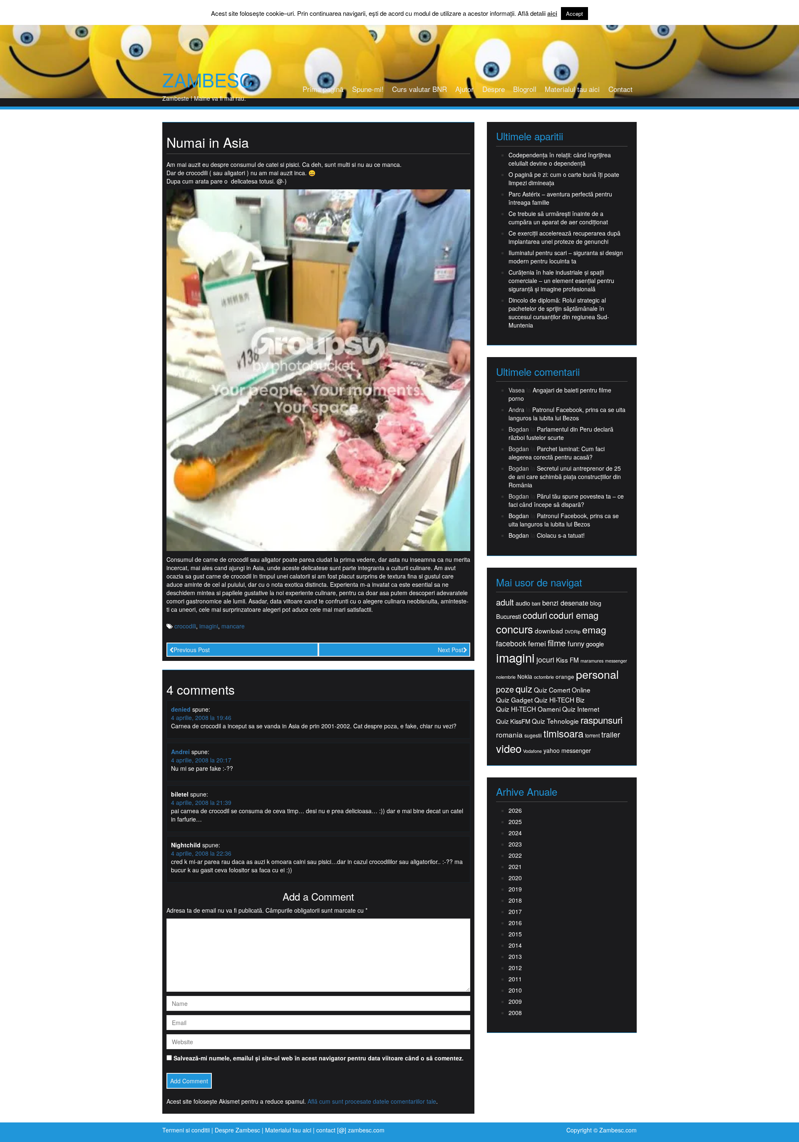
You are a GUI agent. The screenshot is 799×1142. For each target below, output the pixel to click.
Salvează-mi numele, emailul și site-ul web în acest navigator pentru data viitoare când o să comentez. (319, 1058)
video (508, 748)
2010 (515, 990)
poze (505, 689)
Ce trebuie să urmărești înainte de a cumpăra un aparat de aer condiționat (558, 217)
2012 (515, 967)
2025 (515, 821)
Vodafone (532, 751)
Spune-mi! (368, 89)
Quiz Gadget (514, 699)
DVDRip (573, 631)
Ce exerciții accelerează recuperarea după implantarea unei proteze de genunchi (564, 237)
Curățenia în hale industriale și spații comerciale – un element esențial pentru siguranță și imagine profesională (561, 280)
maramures (592, 661)
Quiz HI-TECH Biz (559, 699)
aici (552, 13)
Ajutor (464, 89)
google (595, 643)
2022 (515, 855)
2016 (515, 923)
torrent (592, 735)
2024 (515, 833)
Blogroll (524, 89)
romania (509, 735)
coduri (535, 614)
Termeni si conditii (186, 1130)
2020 (515, 878)
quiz (524, 688)
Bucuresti (508, 616)
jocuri (545, 659)
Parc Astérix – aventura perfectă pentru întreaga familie (560, 198)
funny (576, 643)
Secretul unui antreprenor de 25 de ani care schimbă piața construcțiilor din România (565, 476)
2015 (515, 934)
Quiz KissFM (513, 721)
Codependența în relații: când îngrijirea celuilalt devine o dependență (560, 159)
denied (181, 709)
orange (565, 676)
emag (594, 629)
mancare (233, 626)
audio (523, 603)
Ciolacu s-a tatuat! (561, 535)
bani (536, 603)
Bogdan (519, 515)
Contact (620, 89)
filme (557, 643)
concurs (514, 628)
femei (537, 643)
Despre (493, 89)
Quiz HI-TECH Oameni (528, 709)
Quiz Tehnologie (555, 721)
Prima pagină (323, 89)
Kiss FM (567, 659)
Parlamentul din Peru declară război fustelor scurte (561, 433)
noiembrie (506, 677)
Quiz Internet (580, 709)
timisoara (563, 733)
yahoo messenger (567, 750)
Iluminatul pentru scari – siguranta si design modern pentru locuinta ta (566, 256)
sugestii (533, 735)
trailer (610, 734)
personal (597, 674)
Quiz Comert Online (562, 689)
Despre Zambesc (237, 1130)
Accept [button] (574, 13)
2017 (515, 911)
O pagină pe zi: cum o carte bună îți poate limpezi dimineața (564, 178)
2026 (515, 810)
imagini (208, 626)
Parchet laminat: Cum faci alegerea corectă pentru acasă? (557, 452)
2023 (515, 844)
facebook (511, 643)
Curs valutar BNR (419, 89)
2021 (515, 866)
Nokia (524, 676)
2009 (515, 1001)
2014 (515, 945)
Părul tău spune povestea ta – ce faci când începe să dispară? (566, 500)
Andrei (180, 751)
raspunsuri (602, 719)
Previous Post (192, 649)
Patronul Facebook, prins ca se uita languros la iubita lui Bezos (567, 413)
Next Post (450, 649)
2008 (515, 1012)
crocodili (185, 626)
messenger (616, 661)
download (549, 630)
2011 (515, 979)
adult (505, 602)
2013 (515, 956)
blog (595, 603)
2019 (515, 889)
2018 (515, 900)
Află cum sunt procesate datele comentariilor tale (372, 1101)
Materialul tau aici (572, 89)
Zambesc (207, 79)
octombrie (544, 677)
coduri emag (573, 614)
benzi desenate (565, 603)
